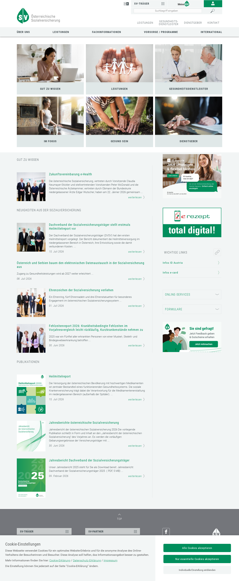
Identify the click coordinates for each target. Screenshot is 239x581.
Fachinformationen (106, 32)
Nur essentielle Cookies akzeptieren (197, 559)
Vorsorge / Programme (161, 32)
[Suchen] (215, 10)
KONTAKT (213, 22)
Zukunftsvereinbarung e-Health (70, 174)
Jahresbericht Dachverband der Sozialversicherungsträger (89, 460)
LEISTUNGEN (145, 22)
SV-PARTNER (95, 531)
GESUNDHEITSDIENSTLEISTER (188, 88)
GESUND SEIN (119, 141)
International (211, 32)
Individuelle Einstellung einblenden (197, 570)
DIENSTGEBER (193, 22)
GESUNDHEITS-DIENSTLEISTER (168, 23)
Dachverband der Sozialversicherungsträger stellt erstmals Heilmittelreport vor (89, 226)
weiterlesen (135, 197)
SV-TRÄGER (26, 531)
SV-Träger (141, 3)
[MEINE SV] (186, 3)
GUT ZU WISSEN (50, 88)
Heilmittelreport (60, 376)
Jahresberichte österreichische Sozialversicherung (84, 422)
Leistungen (61, 32)
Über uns (23, 32)
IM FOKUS (50, 141)
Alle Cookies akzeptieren (197, 548)
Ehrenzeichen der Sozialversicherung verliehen (81, 290)
